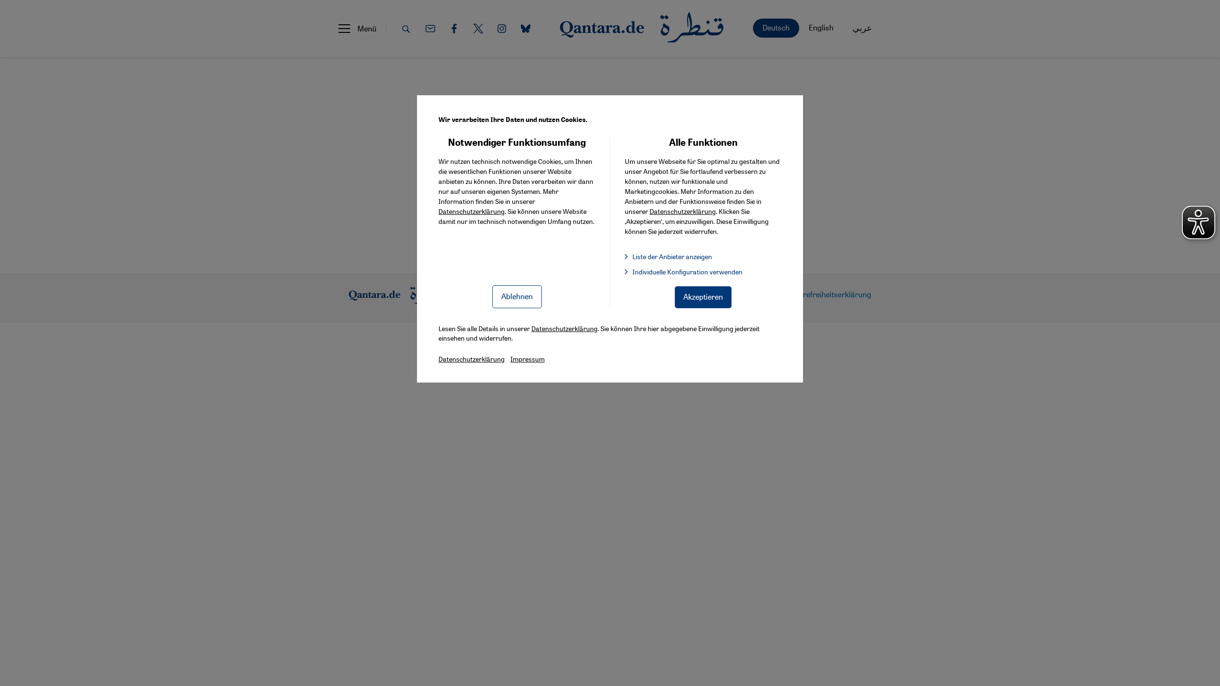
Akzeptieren (703, 297)
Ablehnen (517, 296)
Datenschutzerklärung (471, 211)
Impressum (527, 358)
